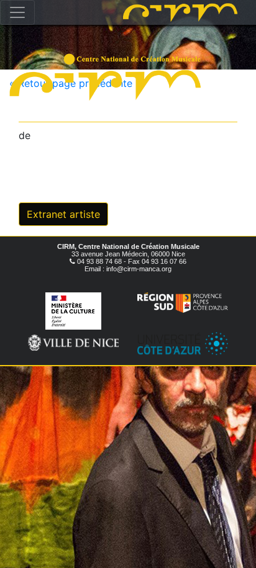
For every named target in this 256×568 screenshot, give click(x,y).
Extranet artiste (63, 214)
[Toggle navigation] (17, 12)
